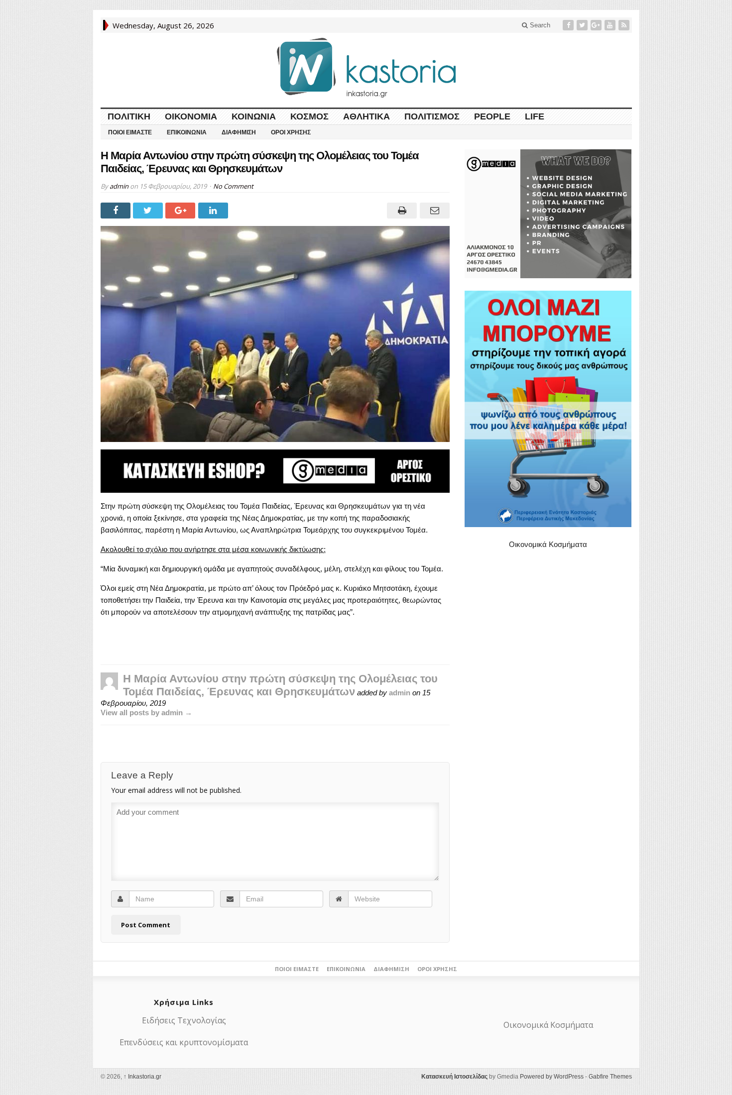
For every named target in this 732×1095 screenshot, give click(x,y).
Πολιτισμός (432, 116)
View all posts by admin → (146, 712)
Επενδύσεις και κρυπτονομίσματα (184, 1042)
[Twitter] (583, 25)
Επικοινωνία (187, 132)
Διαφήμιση (239, 132)
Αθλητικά (366, 116)
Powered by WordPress (552, 1076)
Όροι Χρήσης (291, 132)
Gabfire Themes (610, 1076)
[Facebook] (569, 25)
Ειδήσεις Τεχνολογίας (184, 1020)
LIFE (534, 116)
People (492, 116)
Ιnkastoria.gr (142, 1076)
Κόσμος (309, 116)
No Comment (233, 186)
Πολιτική (129, 116)
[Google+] (597, 25)
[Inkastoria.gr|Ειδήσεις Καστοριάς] (366, 67)
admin (119, 186)
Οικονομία (191, 116)
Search (539, 25)
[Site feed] (625, 25)
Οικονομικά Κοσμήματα (548, 544)
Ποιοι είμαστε (130, 132)
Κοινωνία (254, 116)
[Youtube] (611, 25)
